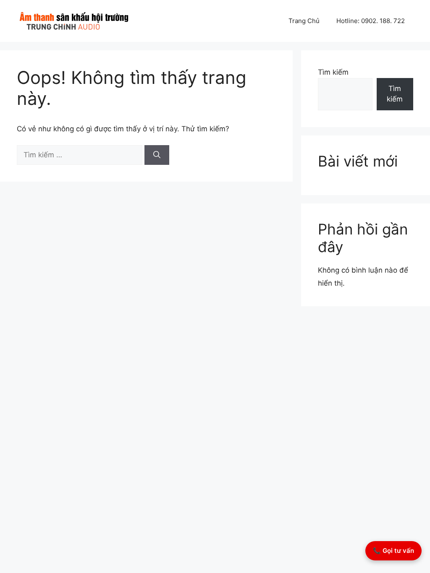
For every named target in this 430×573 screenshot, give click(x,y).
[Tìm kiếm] (156, 155)
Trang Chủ (304, 21)
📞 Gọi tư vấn (393, 551)
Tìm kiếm (333, 72)
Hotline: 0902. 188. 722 (370, 21)
